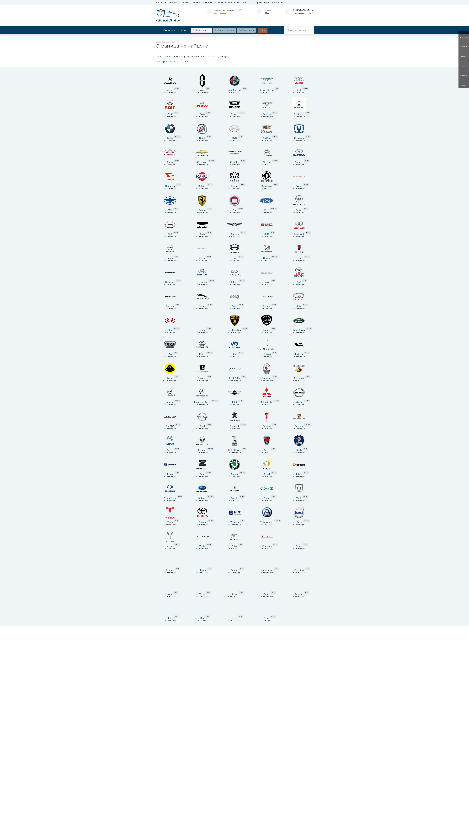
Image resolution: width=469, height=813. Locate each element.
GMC (266, 234)
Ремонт (173, 2)
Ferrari (202, 210)
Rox (202, 618)
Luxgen (202, 378)
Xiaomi (234, 594)
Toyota (202, 522)
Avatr (267, 618)
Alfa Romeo (234, 90)
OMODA (170, 426)
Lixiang (299, 354)
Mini (234, 402)
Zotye (234, 546)
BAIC (170, 114)
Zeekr (202, 546)
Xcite (170, 618)
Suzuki (234, 498)
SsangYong (170, 498)
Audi (299, 90)
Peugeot (234, 426)
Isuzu (267, 282)
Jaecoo (170, 306)
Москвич (267, 546)
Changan (299, 138)
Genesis (234, 234)
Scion (299, 546)
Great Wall (298, 234)
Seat (202, 474)
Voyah (170, 546)
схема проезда (219, 13)
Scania (170, 474)
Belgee (234, 114)
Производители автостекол (269, 2)
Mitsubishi (266, 402)
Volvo (299, 522)
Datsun (202, 186)
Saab (299, 450)
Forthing (299, 570)
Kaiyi (299, 306)
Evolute (170, 570)
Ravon (170, 450)
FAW (170, 210)
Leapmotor (267, 570)
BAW (202, 114)
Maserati (266, 378)
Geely (202, 234)
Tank (299, 498)
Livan (234, 618)
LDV (170, 354)
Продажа (185, 2)
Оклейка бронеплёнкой (227, 2)
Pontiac (267, 426)
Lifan (234, 354)
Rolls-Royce (234, 450)
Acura (170, 90)
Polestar (299, 594)
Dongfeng (266, 186)
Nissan (299, 402)
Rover (267, 450)
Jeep (234, 306)
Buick (202, 138)
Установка (161, 2)
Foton (299, 210)
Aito (202, 90)
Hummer (170, 282)
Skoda (234, 474)
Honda (266, 258)
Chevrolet (202, 162)
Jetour (266, 306)
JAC (299, 282)
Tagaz (267, 498)
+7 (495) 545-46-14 (302, 9)
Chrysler (234, 162)
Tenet (202, 594)
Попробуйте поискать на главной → (172, 61)
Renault (202, 450)
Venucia (234, 522)
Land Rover (299, 330)
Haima (170, 258)
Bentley (267, 114)
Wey (170, 594)
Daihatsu (170, 186)
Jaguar (202, 306)
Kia (170, 330)
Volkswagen (266, 522)
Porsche (299, 426)
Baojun (234, 570)
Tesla (170, 522)
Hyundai (202, 282)
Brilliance (299, 114)
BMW (170, 138)
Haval (202, 258)
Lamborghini (234, 330)
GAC (170, 234)
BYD (234, 138)
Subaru (202, 498)
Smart (267, 474)
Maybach (299, 378)
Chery (170, 162)
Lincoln (267, 354)
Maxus (202, 570)
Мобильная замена (202, 2)
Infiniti (234, 282)
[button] (264, 11)
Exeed (299, 186)
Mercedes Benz (202, 402)
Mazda (170, 402)
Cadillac (267, 138)
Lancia (266, 330)
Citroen (267, 162)
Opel (202, 426)
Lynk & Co (234, 378)
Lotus (170, 378)
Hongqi (299, 258)
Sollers (299, 474)
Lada (202, 330)
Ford (266, 210)
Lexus (202, 354)
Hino (234, 258)
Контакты (247, 2)
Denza (266, 594)
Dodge (234, 186)
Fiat (235, 210)
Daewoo (299, 162)
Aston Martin (267, 90)
